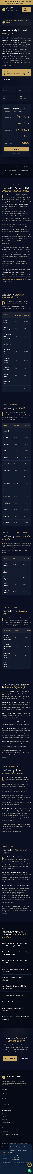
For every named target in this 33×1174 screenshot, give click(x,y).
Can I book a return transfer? (12, 1002)
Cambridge (6, 431)
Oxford (5, 437)
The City (4, 1116)
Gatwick (4, 1096)
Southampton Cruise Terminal (7, 655)
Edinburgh (6, 483)
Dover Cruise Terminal (6, 664)
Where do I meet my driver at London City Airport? (15, 970)
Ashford (5, 509)
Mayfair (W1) (7, 344)
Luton (3, 1102)
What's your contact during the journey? (13, 1009)
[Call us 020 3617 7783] (29, 1165)
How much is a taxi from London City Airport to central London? (15, 961)
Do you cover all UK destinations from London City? (15, 1018)
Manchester (7, 470)
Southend (6, 516)
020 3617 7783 (5, 1152)
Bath (4, 450)
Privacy (8, 1147)
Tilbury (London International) (7, 637)
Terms (3, 1147)
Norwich (6, 490)
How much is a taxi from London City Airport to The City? (15, 953)
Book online (25, 9)
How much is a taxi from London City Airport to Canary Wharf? (15, 944)
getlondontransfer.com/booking (12, 279)
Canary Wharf (5, 1114)
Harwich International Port (7, 646)
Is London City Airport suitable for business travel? (14, 987)
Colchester (6, 523)
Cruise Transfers (6, 1122)
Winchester (6, 503)
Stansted (4, 1099)
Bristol (5, 457)
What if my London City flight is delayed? (13, 978)
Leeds (5, 477)
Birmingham (7, 464)
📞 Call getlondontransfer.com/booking (16, 73)
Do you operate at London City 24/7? (14, 995)
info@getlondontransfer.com (10, 1134)
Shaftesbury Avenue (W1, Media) (7, 360)
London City (5, 1104)
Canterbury (6, 496)
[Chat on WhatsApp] (29, 1170)
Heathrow (5, 1093)
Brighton (6, 444)
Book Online (7, 80)
